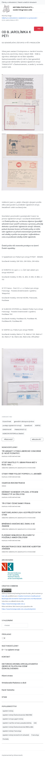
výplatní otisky (8, 711)
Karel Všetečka (8, 690)
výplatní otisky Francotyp (12, 731)
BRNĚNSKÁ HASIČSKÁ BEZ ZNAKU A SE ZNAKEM (18, 525)
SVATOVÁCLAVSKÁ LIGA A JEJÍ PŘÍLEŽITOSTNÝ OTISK (21, 513)
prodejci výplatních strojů (12, 425)
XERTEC (38, 425)
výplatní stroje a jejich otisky (13, 719)
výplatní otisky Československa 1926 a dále (18, 727)
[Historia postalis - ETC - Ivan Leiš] (6, 8)
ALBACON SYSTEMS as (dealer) (13, 433)
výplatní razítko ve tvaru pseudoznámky (17, 723)
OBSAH (4, 486)
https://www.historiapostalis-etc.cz (13, 604)
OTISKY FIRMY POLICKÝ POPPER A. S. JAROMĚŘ (21, 474)
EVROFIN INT (7, 429)
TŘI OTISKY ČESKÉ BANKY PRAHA (16, 503)
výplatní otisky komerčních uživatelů (16, 735)
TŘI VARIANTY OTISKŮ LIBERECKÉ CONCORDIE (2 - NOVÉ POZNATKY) (21, 452)
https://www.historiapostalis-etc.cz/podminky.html (18, 609)
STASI (4, 697)
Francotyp (35, 735)
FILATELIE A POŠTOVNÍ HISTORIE (11, 456)
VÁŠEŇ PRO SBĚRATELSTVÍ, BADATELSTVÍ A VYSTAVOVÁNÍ (18, 468)
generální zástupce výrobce (24, 421)
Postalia (6, 739)
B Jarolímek (7, 421)
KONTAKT (6, 657)
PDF (39, 29)
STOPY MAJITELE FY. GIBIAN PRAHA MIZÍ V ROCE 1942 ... (19, 463)
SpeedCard (28, 425)
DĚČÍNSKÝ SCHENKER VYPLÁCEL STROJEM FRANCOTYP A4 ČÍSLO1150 (20, 493)
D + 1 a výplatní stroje (10, 650)
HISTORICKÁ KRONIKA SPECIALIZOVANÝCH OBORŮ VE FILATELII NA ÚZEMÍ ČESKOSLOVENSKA (20, 666)
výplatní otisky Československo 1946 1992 (17, 715)
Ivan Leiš (4, 596)
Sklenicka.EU (18, 755)
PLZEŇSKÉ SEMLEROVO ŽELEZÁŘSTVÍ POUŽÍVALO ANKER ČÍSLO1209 (18, 536)
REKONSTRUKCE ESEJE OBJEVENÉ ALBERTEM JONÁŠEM (21, 548)
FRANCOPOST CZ (20, 429)
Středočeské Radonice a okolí (14, 683)
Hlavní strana (7, 676)
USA (35, 723)
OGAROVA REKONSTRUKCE (13, 483)
